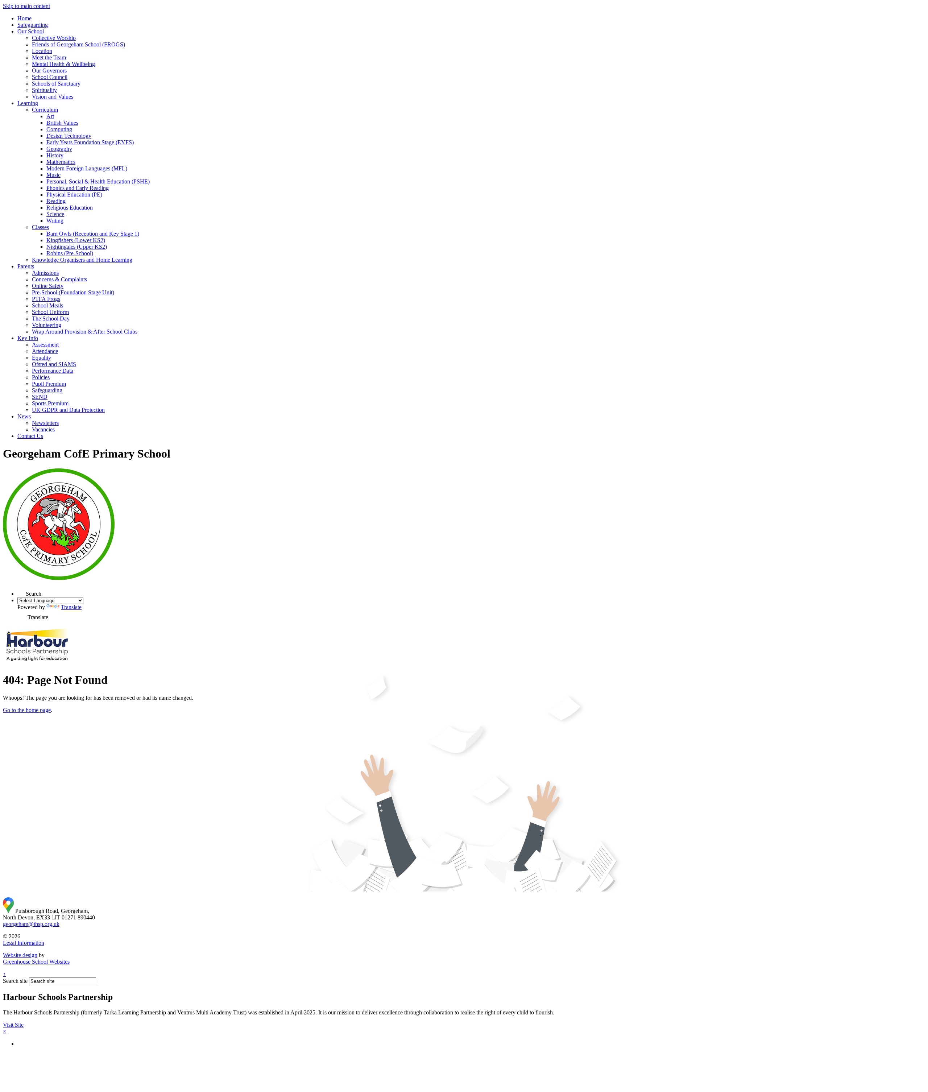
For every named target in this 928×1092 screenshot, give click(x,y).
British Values (62, 123)
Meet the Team (49, 57)
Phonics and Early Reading (77, 188)
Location (42, 51)
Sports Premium (50, 403)
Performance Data (52, 371)
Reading (56, 201)
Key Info (27, 338)
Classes (40, 227)
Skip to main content (26, 6)
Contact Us (30, 436)
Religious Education (69, 207)
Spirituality (44, 90)
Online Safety (47, 286)
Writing (54, 221)
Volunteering (46, 325)
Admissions (45, 273)
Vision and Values (52, 97)
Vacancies (43, 429)
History (54, 155)
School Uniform (50, 312)
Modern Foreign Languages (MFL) (86, 168)
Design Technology (68, 136)
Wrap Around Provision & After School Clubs (84, 331)
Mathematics (60, 162)
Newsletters (45, 423)
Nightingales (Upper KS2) (76, 247)
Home (24, 18)
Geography (59, 149)
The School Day (51, 318)
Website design (20, 955)
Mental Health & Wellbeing (63, 64)
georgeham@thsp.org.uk (31, 924)
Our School (30, 31)
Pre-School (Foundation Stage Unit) (73, 292)
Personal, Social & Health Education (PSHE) (98, 181)
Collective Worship (54, 38)
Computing (59, 129)
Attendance (45, 351)
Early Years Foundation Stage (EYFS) (90, 142)
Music (53, 175)
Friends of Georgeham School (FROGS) (78, 44)
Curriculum (45, 110)
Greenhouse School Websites (36, 962)
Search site (15, 981)
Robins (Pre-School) (69, 253)
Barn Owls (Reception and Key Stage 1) (92, 234)
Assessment (45, 345)
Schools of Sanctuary (56, 83)
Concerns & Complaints (59, 279)
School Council (49, 77)
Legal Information (23, 943)
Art (50, 116)
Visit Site (13, 1025)
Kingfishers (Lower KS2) (75, 240)
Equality (41, 358)
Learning (27, 103)
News (24, 416)
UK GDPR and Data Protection (68, 410)
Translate (71, 607)
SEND (39, 397)
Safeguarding (32, 25)
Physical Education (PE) (74, 194)
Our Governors (49, 70)
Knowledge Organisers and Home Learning (82, 260)
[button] (21, 591)
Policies (41, 377)
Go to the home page (27, 710)
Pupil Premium (49, 384)
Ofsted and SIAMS (54, 364)
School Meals (47, 305)
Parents (25, 266)
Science (55, 214)
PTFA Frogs (46, 299)
